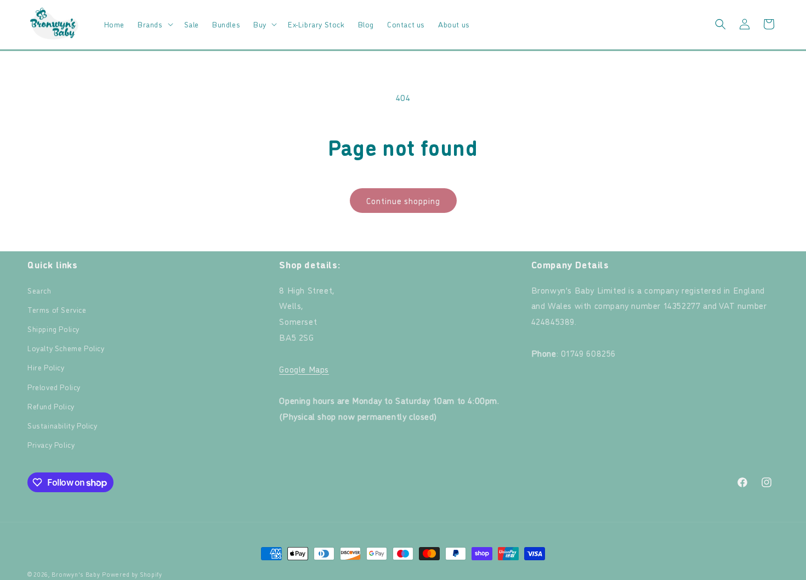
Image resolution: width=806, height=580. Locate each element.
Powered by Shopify (132, 574)
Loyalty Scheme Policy (66, 347)
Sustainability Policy (62, 425)
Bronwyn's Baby (76, 574)
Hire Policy (46, 367)
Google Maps (304, 369)
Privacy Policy (51, 444)
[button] (154, 24)
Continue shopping (403, 200)
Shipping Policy (53, 328)
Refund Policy (51, 406)
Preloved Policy (54, 386)
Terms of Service (57, 309)
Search (39, 290)
